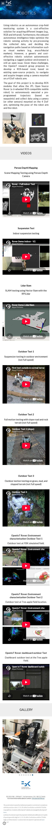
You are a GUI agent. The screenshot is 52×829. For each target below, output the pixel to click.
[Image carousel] (26, 747)
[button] (3, 3)
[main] (26, 13)
